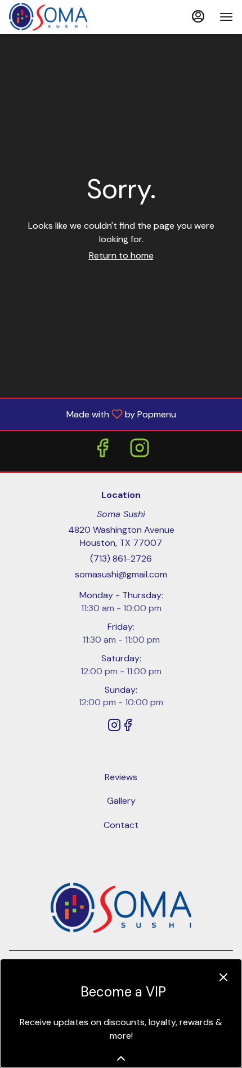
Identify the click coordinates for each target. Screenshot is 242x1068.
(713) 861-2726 (121, 558)
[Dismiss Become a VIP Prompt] (223, 977)
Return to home (121, 255)
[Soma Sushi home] (59, 17)
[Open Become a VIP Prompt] (121, 1058)
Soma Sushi (121, 908)
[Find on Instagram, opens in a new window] (139, 451)
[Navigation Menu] (226, 16)
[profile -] (198, 16)
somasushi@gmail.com (121, 574)
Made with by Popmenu (92, 413)
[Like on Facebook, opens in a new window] (102, 451)
